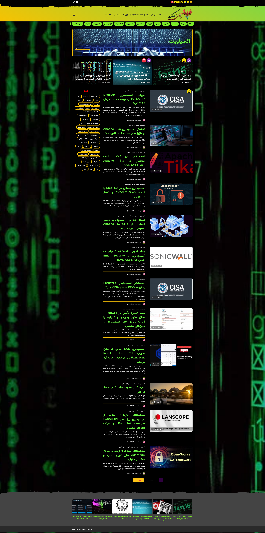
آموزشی (174, 24)
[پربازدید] (149, 60)
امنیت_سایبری (94, 138)
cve (96, 104)
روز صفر (133, 152)
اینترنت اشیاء (77, 24)
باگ (128, 91)
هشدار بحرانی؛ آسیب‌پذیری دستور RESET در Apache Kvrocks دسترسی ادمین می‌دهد (124, 224)
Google (80, 108)
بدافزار (133, 309)
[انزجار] (181, 2)
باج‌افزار (79, 146)
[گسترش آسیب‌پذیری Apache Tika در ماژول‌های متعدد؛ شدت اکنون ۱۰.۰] (171, 135)
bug (96, 100)
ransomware (92, 123)
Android (94, 96)
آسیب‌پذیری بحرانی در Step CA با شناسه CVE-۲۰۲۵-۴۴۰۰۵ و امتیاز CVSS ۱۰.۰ (124, 192)
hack (96, 112)
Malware (94, 115)
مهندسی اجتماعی (93, 165)
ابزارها (125, 15)
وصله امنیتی (128, 152)
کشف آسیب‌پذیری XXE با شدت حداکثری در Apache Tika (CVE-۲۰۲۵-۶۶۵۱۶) (124, 161)
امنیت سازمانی (83, 138)
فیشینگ (96, 162)
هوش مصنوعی (81, 165)
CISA (79, 100)
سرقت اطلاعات (84, 158)
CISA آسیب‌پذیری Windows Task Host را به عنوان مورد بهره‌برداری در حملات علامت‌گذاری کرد (132, 75)
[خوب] (172, 2)
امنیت (88, 24)
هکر (91, 169)
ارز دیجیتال (108, 24)
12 (147, 480)
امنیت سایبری (94, 142)
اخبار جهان (130, 24)
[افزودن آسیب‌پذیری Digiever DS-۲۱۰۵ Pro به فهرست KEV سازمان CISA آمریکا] (171, 101)
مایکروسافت (86, 162)
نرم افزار (129, 345)
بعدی (139, 480)
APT (78, 96)
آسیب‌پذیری (94, 135)
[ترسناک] (184, 60)
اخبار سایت (119, 24)
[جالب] (191, 2)
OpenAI (95, 119)
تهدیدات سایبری (86, 150)
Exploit (95, 108)
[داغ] (189, 60)
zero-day (83, 131)
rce (82, 123)
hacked (87, 112)
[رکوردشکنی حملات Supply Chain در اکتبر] (171, 393)
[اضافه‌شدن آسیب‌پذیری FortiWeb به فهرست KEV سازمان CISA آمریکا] (171, 289)
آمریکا (183, 24)
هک (130, 125)
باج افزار (133, 125)
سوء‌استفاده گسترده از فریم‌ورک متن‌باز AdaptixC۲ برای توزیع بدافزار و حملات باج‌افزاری (124, 455)
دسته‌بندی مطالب (114, 15)
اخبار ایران (140, 24)
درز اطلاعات (130, 215)
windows (94, 131)
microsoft (83, 115)
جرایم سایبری (132, 411)
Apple (85, 96)
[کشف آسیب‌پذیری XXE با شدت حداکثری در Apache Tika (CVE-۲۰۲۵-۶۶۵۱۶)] (171, 162)
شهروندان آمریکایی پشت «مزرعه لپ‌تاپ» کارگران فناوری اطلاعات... (162, 518)
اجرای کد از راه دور (83, 135)
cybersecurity (86, 104)
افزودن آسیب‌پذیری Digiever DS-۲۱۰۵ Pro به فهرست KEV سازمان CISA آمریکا (124, 99)
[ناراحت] (185, 2)
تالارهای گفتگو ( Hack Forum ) (143, 15)
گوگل (85, 169)
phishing (85, 119)
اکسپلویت (97, 24)
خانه (160, 15)
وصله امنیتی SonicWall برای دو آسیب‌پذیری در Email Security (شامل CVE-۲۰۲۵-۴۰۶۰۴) (124, 255)
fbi (87, 108)
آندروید (165, 24)
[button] (77, 2)
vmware (81, 127)
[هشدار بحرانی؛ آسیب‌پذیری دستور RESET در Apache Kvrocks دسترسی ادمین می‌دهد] (171, 226)
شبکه (125, 91)
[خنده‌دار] (175, 2)
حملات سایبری (83, 154)
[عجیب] (188, 2)
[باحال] (178, 2)
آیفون (157, 24)
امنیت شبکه (84, 142)
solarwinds (93, 127)
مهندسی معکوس (123, 447)
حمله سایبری (94, 158)
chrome (88, 100)
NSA (191, 24)
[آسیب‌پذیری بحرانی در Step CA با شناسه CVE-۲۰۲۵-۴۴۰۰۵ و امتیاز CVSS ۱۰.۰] (171, 194)
